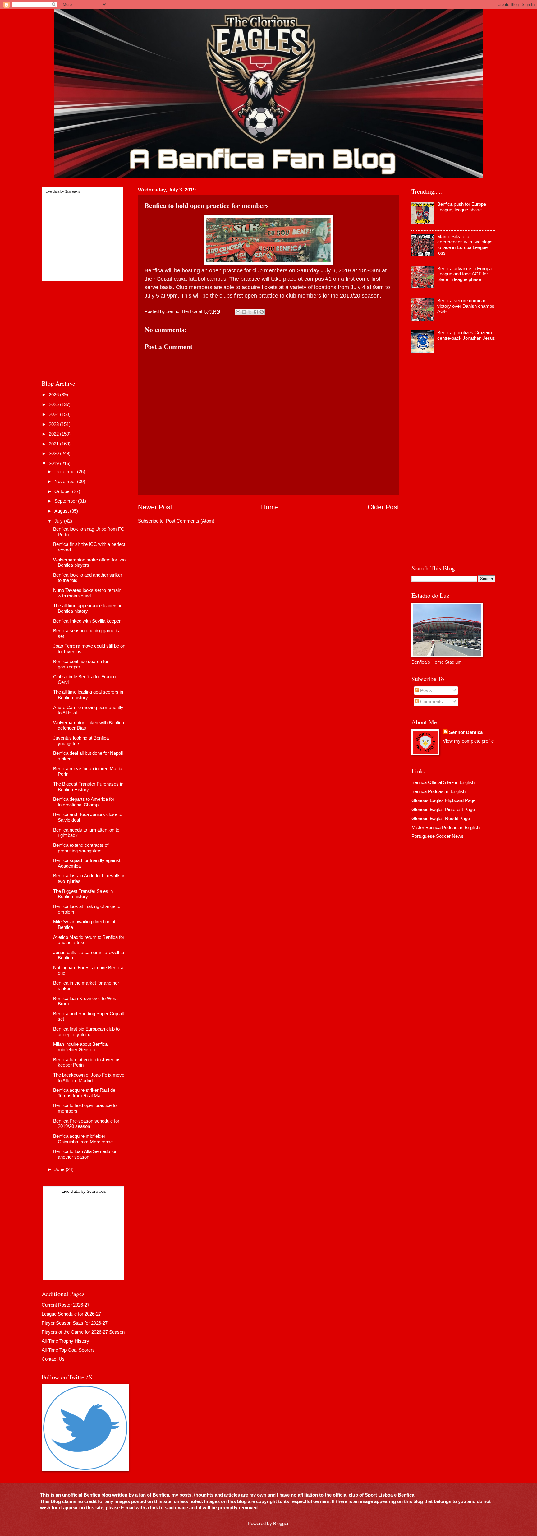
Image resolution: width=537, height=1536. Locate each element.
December (65, 471)
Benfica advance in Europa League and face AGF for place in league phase (464, 274)
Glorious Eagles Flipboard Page (443, 800)
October (63, 491)
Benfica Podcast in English (438, 791)
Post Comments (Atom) (190, 521)
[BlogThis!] (244, 312)
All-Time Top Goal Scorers (68, 1350)
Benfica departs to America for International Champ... (83, 802)
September (66, 501)
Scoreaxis (72, 191)
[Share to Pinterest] (262, 312)
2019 (54, 463)
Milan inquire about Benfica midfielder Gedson (80, 1047)
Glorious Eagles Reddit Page (440, 818)
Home (270, 506)
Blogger (280, 1523)
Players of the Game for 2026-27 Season (83, 1332)
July (59, 521)
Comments (431, 701)
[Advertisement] (80, 329)
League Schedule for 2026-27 (71, 1314)
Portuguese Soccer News (437, 836)
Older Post (383, 506)
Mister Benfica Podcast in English (445, 827)
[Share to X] (250, 312)
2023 (54, 424)
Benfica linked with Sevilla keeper (87, 621)
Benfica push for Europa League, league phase (461, 207)
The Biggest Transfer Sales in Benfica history (83, 894)
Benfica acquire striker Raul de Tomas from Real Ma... (84, 1093)
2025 (54, 404)
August (62, 511)
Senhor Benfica (466, 732)
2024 (54, 414)
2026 (54, 394)
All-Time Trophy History (65, 1341)
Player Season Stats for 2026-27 (75, 1323)
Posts (425, 690)
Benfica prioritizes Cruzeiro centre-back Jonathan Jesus (466, 335)
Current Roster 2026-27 (66, 1305)
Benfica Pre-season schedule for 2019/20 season (86, 1124)
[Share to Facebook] (256, 312)
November (65, 481)
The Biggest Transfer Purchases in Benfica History (88, 787)
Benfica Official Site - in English (443, 782)
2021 (54, 443)
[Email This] (238, 312)
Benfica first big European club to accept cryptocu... (86, 1031)
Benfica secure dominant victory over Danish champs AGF (465, 306)
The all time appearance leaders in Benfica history (87, 608)
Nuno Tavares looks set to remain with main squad (87, 593)
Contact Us (53, 1359)
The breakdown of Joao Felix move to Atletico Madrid (88, 1077)
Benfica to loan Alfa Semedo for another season (85, 1154)
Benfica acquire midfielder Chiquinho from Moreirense (83, 1139)
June (60, 1169)
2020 (54, 453)
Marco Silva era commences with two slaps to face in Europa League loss (465, 245)
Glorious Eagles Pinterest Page (443, 809)
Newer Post (155, 506)
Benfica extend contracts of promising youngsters (80, 848)
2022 (54, 433)
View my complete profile (468, 741)
